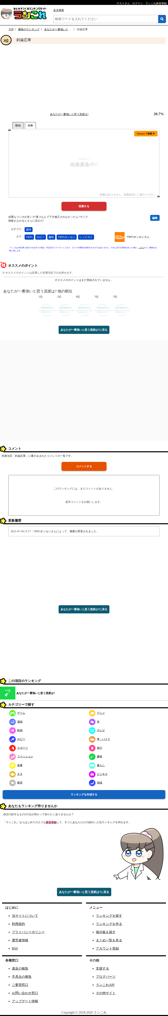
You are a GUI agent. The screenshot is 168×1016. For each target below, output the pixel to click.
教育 (20, 782)
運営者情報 (20, 940)
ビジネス (102, 774)
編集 (155, 217)
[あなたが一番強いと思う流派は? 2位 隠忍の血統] (65, 309)
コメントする (84, 466)
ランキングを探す (109, 915)
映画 (20, 730)
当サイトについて (25, 915)
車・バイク (103, 739)
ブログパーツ (106, 976)
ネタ (20, 774)
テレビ (101, 730)
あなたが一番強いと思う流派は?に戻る (84, 329)
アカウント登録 (107, 948)
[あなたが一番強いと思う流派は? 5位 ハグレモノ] (121, 309)
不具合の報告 (22, 976)
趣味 (28, 229)
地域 (99, 782)
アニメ (101, 712)
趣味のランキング (29, 29)
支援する (102, 968)
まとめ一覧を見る (109, 940)
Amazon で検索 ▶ (146, 133)
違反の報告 (20, 968)
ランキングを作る (109, 924)
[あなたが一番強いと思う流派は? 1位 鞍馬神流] (47, 309)
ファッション (25, 756)
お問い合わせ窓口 (25, 993)
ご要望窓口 (20, 985)
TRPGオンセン (66, 237)
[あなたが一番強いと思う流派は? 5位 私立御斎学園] (102, 309)
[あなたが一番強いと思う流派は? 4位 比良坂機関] (84, 309)
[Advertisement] (84, 78)
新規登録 (51, 822)
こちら (141, 248)
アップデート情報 (25, 1001)
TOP (11, 29)
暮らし (101, 765)
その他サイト (106, 993)
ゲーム (21, 712)
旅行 (99, 747)
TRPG (29, 237)
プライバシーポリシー (28, 932)
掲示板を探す (106, 932)
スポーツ (22, 747)
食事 (20, 765)
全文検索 (58, 10)
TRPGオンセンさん (138, 236)
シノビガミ (86, 237)
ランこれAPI (105, 985)
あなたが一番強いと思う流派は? (63, 29)
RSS (15, 948)
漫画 (20, 721)
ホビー (41, 237)
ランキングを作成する (84, 794)
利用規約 (18, 924)
